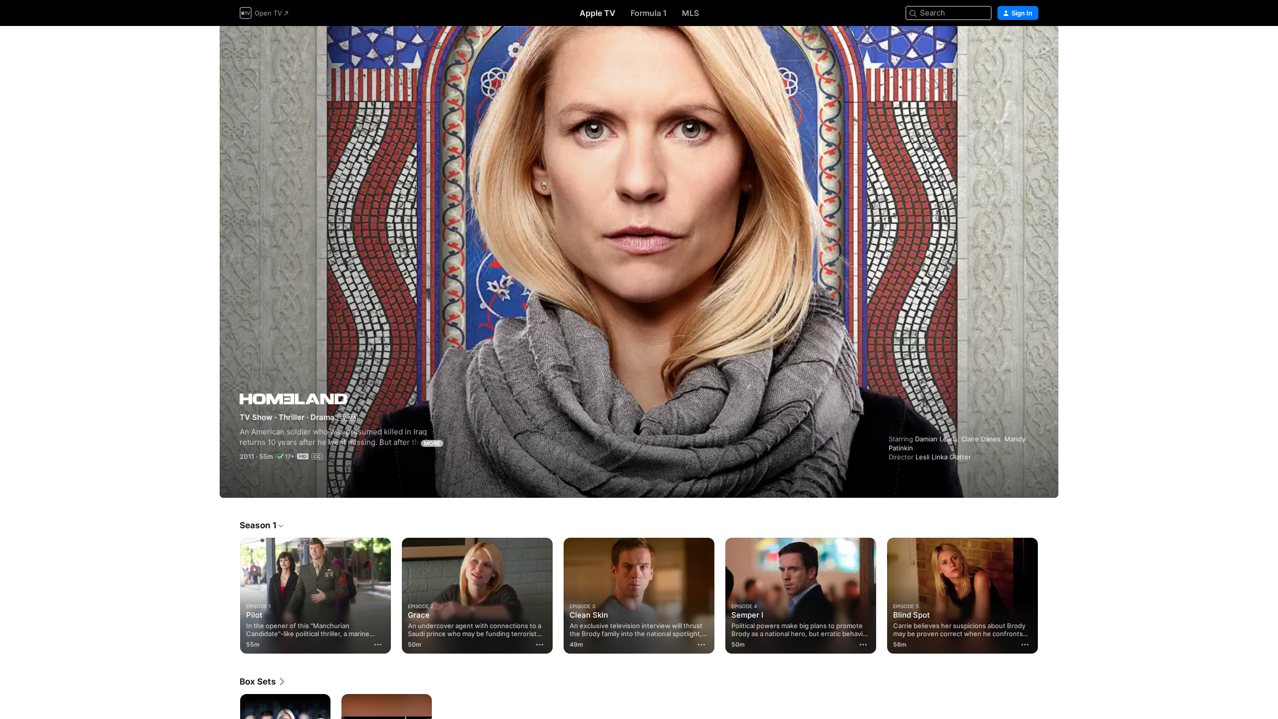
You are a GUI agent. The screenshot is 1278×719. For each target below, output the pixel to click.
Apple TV (598, 13)
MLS (690, 13)
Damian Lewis (936, 439)
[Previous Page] (230, 596)
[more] (378, 645)
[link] (263, 681)
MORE (432, 443)
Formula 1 (649, 13)
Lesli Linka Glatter (943, 457)
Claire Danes (980, 439)
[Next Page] (1048, 596)
